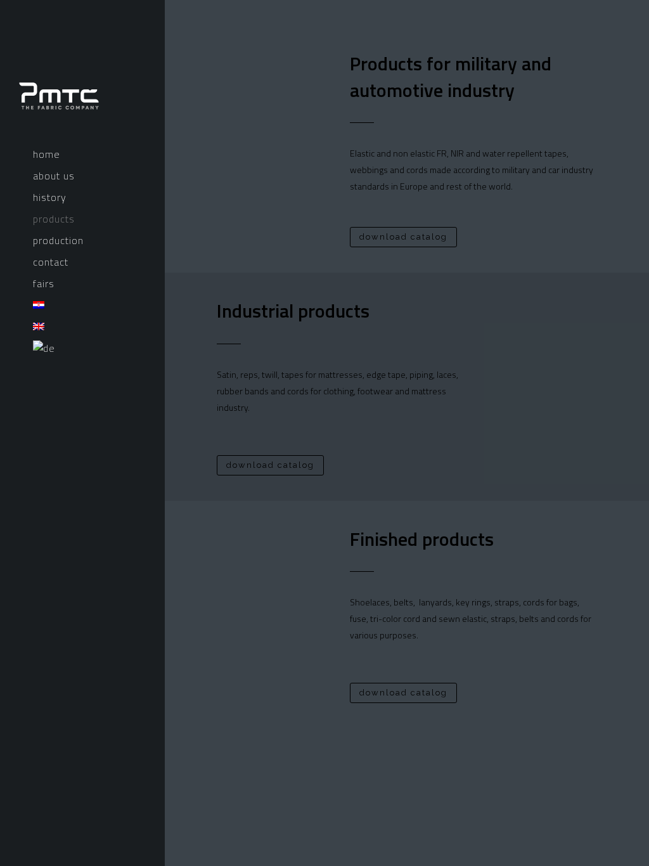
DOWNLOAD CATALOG (403, 237)
